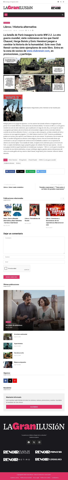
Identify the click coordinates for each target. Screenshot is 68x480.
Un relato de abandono (14, 325)
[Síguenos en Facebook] (58, 2)
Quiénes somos (14, 477)
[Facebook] (5, 381)
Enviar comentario (11, 277)
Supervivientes (18, 343)
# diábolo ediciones (9, 163)
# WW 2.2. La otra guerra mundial (47, 160)
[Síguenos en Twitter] (60, 2)
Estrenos (8, 322)
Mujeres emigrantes (20, 362)
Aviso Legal (36, 477)
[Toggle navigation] (5, 14)
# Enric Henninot (13, 160)
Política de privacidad (26, 477)
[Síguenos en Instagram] (63, 2)
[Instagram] (15, 381)
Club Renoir (6, 22)
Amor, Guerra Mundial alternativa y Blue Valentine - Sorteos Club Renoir (12, 221)
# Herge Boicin (23, 160)
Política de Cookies (45, 477)
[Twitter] (10, 381)
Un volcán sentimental (20, 334)
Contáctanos (55, 477)
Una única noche (19, 353)
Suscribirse (34, 407)
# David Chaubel (33, 160)
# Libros (18, 163)
